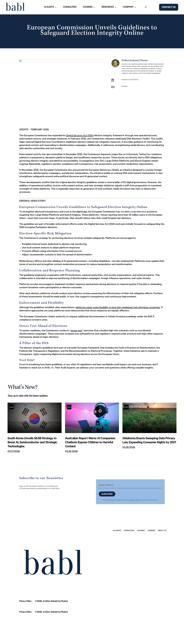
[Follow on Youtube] (157, 538)
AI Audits (49, 7)
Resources (108, 7)
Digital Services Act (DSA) (80, 135)
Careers (151, 531)
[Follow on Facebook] (162, 538)
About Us (162, 531)
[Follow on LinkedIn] (152, 538)
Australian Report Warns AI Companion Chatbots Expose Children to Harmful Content (90, 443)
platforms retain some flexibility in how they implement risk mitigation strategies (117, 307)
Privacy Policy (25, 601)
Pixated (64, 601)
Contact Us (169, 7)
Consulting (69, 7)
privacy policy (134, 500)
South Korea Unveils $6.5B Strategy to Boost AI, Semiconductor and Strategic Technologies (32, 443)
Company (128, 7)
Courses (87, 7)
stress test (76, 331)
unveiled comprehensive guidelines (139, 212)
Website (54, 601)
